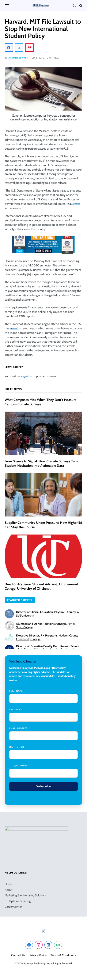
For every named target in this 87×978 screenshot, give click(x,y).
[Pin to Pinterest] (29, 47)
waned (14, 328)
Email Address (18, 728)
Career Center (13, 907)
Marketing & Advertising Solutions (26, 895)
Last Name (15, 709)
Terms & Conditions (63, 955)
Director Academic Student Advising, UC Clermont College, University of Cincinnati (41, 586)
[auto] (74, 5)
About (8, 890)
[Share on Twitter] (19, 47)
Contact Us (18, 955)
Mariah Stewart (18, 57)
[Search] (80, 5)
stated (76, 204)
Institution (16, 747)
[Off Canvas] (7, 5)
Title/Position (18, 765)
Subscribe (43, 786)
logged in (26, 376)
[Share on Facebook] (9, 47)
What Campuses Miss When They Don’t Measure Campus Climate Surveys (40, 402)
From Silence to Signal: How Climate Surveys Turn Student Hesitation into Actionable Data (41, 463)
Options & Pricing (20, 901)
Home (8, 884)
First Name (16, 691)
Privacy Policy (38, 955)
